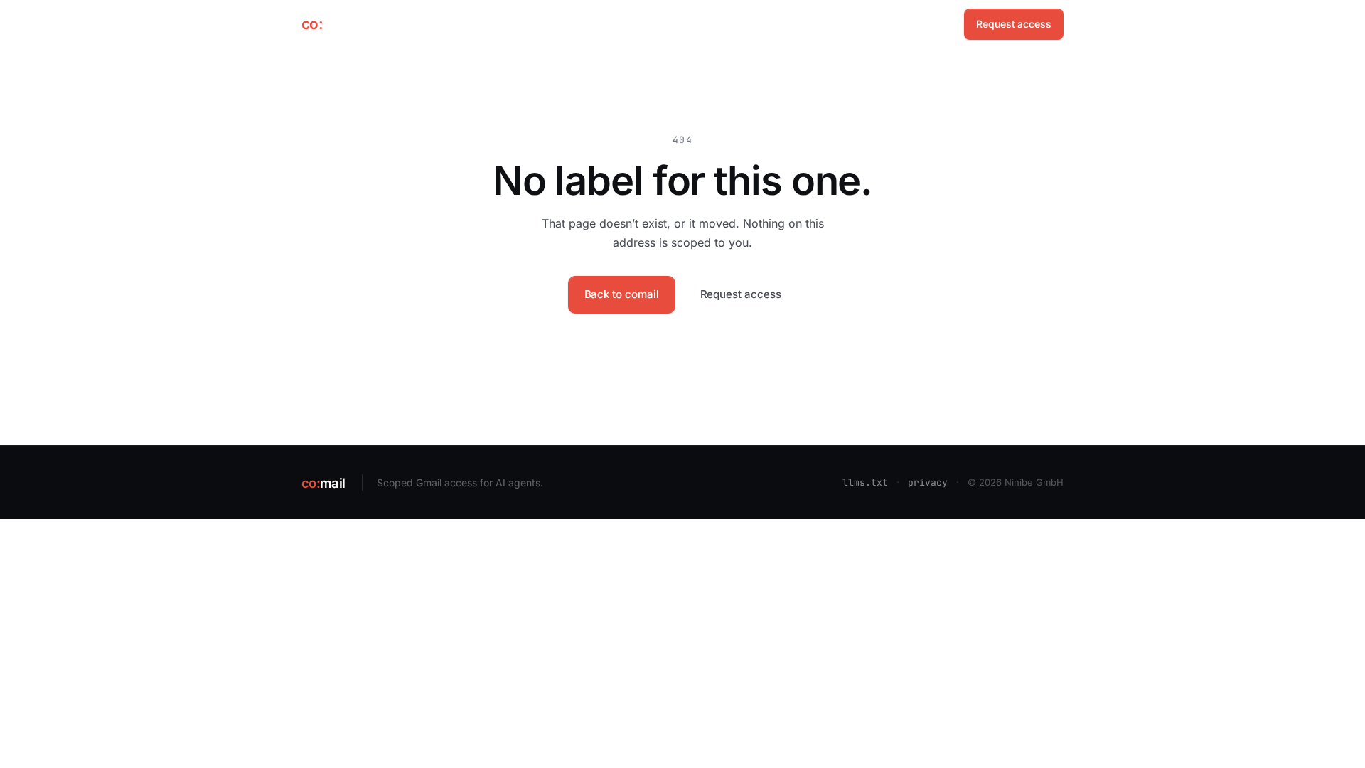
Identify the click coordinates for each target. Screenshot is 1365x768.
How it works (673, 24)
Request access (1013, 24)
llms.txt (865, 482)
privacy (928, 482)
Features (868, 24)
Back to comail (621, 294)
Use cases (801, 24)
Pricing (925, 24)
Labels (740, 24)
